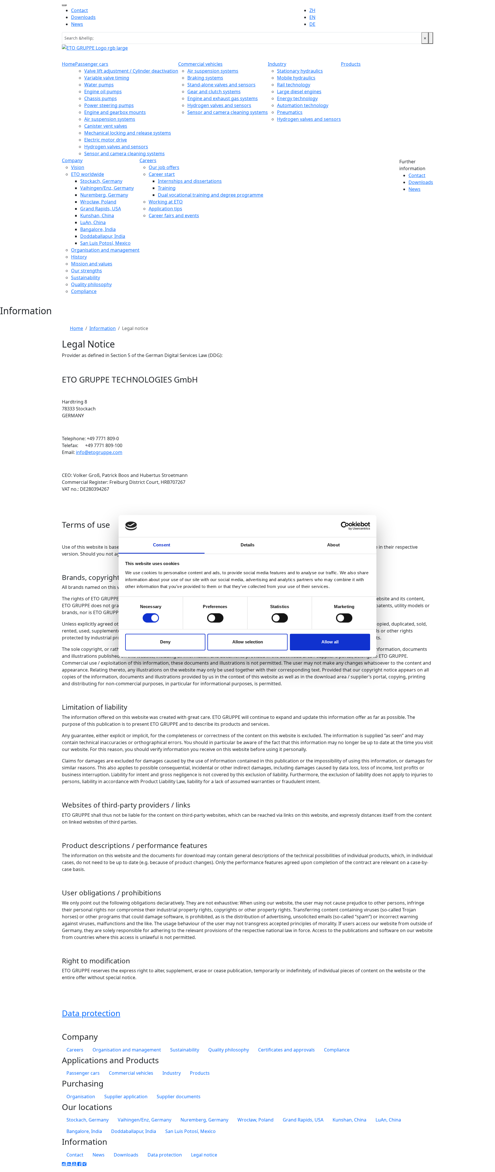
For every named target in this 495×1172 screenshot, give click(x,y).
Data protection (91, 1013)
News (77, 24)
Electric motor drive (105, 140)
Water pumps (99, 85)
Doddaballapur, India (102, 236)
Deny (165, 641)
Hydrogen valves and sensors (116, 146)
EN (312, 17)
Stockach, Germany (101, 181)
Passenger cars (91, 64)
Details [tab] (248, 544)
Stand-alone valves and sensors (221, 85)
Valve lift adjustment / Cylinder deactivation (131, 71)
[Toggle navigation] (64, 5)
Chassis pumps (100, 98)
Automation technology (302, 105)
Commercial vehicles (200, 64)
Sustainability (85, 277)
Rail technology (293, 85)
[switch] (215, 618)
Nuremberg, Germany (104, 195)
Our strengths (86, 270)
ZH (312, 10)
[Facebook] (79, 1164)
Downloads (83, 17)
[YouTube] (74, 1164)
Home (68, 64)
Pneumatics (289, 112)
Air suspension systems (109, 119)
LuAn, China (93, 222)
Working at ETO (166, 202)
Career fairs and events (174, 215)
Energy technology (297, 98)
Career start (162, 174)
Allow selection (247, 641)
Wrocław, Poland (98, 202)
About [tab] (333, 544)
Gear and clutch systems (214, 91)
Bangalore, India (98, 229)
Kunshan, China (97, 215)
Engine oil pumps (103, 91)
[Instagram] (64, 1164)
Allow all (330, 641)
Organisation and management (105, 250)
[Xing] (84, 1164)
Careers (148, 160)
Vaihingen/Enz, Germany (107, 188)
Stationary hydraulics (300, 71)
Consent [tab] (161, 544)
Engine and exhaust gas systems (222, 98)
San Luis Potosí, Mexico (105, 243)
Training (167, 188)
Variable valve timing (106, 78)
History (79, 257)
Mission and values (91, 264)
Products (351, 64)
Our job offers (164, 167)
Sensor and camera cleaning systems (124, 153)
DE (312, 24)
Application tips (165, 208)
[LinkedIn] (69, 1164)
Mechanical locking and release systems (127, 133)
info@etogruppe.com (99, 452)
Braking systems (205, 78)
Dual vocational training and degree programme (210, 195)
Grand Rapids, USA (100, 208)
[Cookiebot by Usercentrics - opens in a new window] (345, 526)
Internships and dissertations (190, 181)
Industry (277, 64)
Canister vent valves (105, 126)
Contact (79, 10)
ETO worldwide (87, 174)
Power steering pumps (109, 105)
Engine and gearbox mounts (115, 112)
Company (72, 160)
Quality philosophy (91, 284)
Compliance (84, 291)
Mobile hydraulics (296, 78)
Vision (77, 167)
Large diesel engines (299, 91)
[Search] (431, 38)
